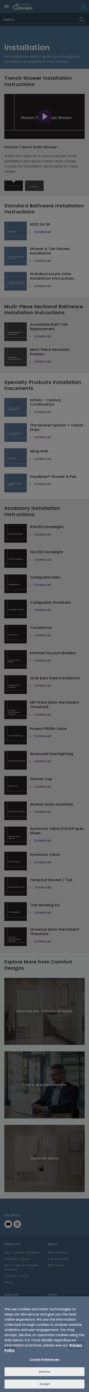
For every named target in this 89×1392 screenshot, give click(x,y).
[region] (44, 1344)
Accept (44, 1384)
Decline (44, 1372)
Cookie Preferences (44, 1359)
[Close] (84, 1302)
